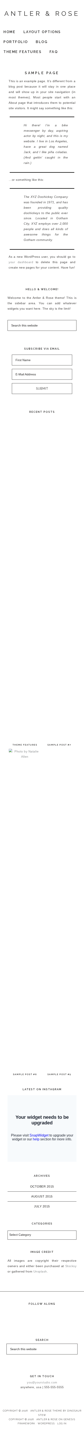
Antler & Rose (42, 13)
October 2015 (42, 1186)
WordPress (46, 1423)
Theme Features (24, 745)
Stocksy (71, 1266)
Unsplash (40, 1271)
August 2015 (42, 1196)
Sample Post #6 (25, 1074)
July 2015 (42, 1206)
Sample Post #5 (59, 1074)
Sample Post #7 (59, 745)
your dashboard (21, 262)
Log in (62, 1423)
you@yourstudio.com (42, 1382)
